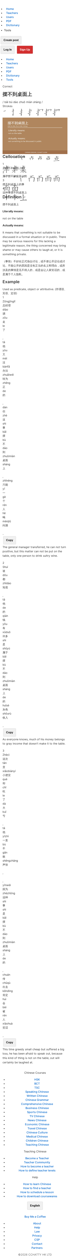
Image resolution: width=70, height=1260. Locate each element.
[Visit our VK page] (37, 1212)
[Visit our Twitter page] (33, 1212)
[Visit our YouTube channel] (41, 1212)
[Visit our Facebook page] (29, 1212)
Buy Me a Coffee (35, 1216)
